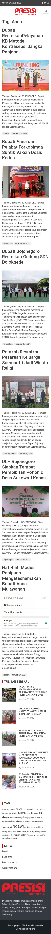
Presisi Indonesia (34, 925)
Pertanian (15, 835)
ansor (19, 809)
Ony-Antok (34, 827)
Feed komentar (9, 862)
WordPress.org (9, 868)
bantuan (35, 809)
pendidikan (6, 835)
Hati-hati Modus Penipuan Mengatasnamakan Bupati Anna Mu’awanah (21, 578)
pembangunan (24, 831)
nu (25, 827)
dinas (12, 817)
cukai (36, 813)
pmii (34, 835)
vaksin (14, 838)
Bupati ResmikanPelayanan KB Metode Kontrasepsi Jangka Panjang (22, 41)
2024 (4, 809)
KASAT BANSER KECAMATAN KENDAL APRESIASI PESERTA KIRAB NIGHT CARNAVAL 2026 (33, 690)
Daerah (6, 134)
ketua (29, 821)
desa (5, 817)
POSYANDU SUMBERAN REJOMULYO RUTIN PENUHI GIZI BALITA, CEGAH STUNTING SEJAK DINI (33, 778)
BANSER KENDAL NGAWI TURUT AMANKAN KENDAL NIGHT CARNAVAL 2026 (33, 733)
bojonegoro (7, 813)
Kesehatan (8, 243)
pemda (36, 832)
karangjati (38, 818)
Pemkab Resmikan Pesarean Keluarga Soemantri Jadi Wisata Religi (25, 360)
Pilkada (30, 835)
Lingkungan (8, 560)
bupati (21, 812)
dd (40, 812)
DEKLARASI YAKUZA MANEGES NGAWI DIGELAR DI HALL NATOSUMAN (33, 711)
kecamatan (6, 821)
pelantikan (12, 832)
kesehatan (22, 821)
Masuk (5, 851)
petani (23, 835)
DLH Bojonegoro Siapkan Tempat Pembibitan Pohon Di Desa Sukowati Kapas (24, 469)
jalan (24, 817)
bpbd (15, 813)
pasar (40, 827)
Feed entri (7, 857)
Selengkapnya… (17, 126)
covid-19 (29, 813)
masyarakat (7, 827)
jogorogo (30, 818)
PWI (43, 835)
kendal (14, 821)
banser (29, 809)
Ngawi (18, 826)
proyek (39, 835)
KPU (34, 821)
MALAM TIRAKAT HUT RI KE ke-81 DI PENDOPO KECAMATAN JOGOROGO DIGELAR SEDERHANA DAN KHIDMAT (33, 758)
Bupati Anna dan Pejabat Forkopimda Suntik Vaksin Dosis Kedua (22, 149)
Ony (28, 827)
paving (4, 832)
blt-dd (42, 809)
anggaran (11, 809)
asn (24, 809)
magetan (39, 821)
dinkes (18, 818)
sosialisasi (7, 838)
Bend (32, 928)
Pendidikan (8, 344)
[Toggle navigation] (6, 11)
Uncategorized (9, 454)
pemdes (42, 832)
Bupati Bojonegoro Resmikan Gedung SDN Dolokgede (25, 257)
